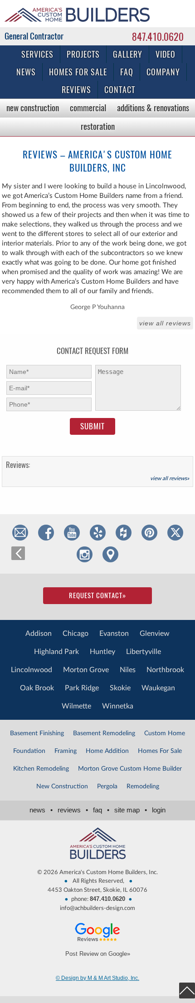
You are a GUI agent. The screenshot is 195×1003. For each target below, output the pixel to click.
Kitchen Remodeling (41, 769)
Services (37, 54)
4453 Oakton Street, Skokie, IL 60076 (97, 890)
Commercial (88, 107)
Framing (65, 751)
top (187, 990)
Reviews (76, 89)
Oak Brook (37, 688)
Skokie (120, 688)
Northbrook (165, 670)
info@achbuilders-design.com (97, 908)
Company (163, 72)
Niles (128, 670)
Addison (38, 633)
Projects (83, 54)
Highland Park (56, 651)
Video (166, 54)
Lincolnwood (31, 670)
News (26, 72)
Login (159, 810)
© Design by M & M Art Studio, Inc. (97, 978)
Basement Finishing (37, 733)
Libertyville (143, 651)
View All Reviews (165, 323)
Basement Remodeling (104, 733)
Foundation (29, 751)
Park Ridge (82, 688)
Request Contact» (97, 595)
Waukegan (158, 688)
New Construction (32, 107)
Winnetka (117, 706)
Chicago (75, 633)
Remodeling (143, 786)
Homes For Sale (160, 751)
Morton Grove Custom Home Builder (130, 769)
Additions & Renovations (153, 107)
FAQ (126, 72)
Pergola (107, 786)
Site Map (130, 810)
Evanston (114, 633)
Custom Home (164, 733)
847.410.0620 (158, 37)
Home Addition (107, 751)
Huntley (102, 651)
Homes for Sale (78, 72)
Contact (119, 89)
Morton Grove (86, 670)
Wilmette (76, 706)
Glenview (155, 633)
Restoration (98, 126)
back (18, 553)
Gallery (127, 54)
